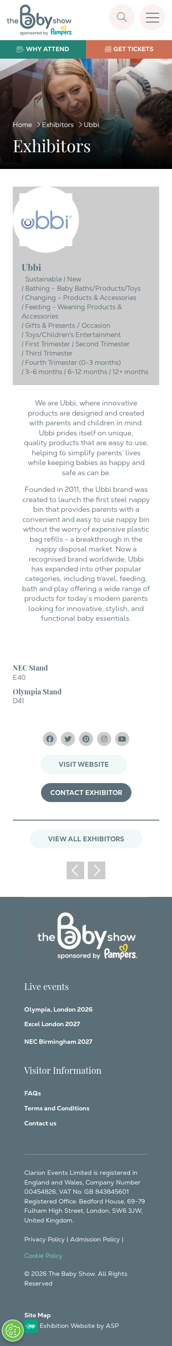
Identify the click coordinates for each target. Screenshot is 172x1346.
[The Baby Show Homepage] (40, 20)
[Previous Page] (75, 870)
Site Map (37, 1315)
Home (22, 124)
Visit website (84, 764)
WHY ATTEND (47, 49)
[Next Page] (96, 870)
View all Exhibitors (86, 839)
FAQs (32, 1093)
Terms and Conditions (57, 1108)
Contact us (40, 1123)
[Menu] (152, 17)
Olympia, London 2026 (58, 1009)
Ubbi (91, 124)
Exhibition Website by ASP (79, 1326)
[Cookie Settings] (13, 1331)
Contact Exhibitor (86, 792)
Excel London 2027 (52, 1024)
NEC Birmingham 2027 (58, 1042)
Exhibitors (58, 124)
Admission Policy (95, 1239)
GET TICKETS (133, 49)
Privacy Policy (44, 1239)
